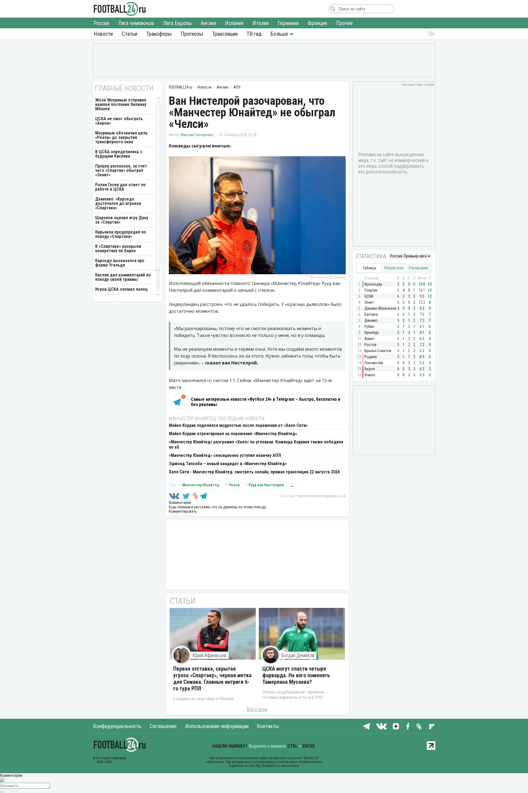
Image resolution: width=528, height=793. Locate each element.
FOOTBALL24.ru (120, 9)
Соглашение (163, 726)
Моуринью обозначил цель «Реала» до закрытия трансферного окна (121, 137)
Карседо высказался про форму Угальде (119, 263)
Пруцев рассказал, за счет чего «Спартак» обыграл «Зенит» (121, 170)
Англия (208, 23)
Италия (260, 23)
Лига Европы (177, 23)
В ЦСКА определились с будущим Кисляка (118, 154)
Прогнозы (192, 34)
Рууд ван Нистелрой (266, 485)
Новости (103, 34)
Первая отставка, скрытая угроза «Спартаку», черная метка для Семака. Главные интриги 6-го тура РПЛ (212, 678)
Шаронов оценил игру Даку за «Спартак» (121, 220)
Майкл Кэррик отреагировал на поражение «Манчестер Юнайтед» (233, 433)
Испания (234, 23)
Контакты (268, 726)
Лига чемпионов (136, 23)
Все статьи (257, 709)
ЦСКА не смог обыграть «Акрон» (119, 121)
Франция (317, 23)
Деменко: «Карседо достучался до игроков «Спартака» (118, 203)
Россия (101, 23)
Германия (288, 23)
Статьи (129, 34)
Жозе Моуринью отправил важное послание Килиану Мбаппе (120, 104)
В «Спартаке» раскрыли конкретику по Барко (118, 248)
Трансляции (225, 34)
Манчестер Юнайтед (200, 485)
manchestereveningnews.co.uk (321, 496)
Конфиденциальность (117, 726)
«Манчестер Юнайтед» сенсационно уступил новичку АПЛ (225, 455)
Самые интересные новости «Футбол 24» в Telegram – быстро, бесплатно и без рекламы (265, 402)
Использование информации (217, 726)
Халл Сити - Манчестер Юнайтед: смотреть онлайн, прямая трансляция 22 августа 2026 (254, 471)
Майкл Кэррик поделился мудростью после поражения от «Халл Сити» (238, 425)
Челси (234, 485)
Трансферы (159, 34)
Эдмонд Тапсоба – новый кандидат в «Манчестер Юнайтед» (228, 463)
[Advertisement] (264, 59)
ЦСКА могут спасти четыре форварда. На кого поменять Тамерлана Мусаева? (296, 675)
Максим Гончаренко (197, 135)
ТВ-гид (254, 34)
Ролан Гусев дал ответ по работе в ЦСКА (120, 187)
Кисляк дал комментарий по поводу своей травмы (123, 277)
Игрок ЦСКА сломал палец (121, 289)
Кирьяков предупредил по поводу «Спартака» (120, 234)
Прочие (344, 23)
